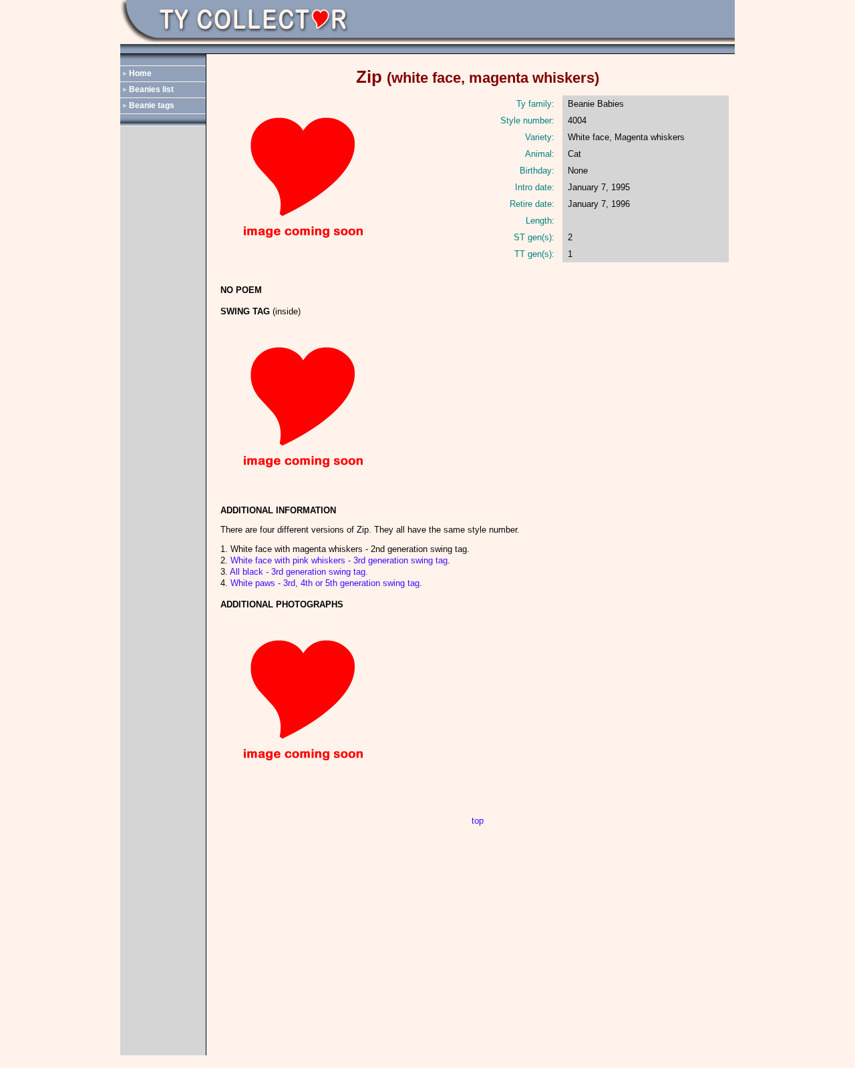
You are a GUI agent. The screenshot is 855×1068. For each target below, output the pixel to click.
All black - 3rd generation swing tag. (299, 572)
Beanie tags (151, 105)
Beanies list (151, 89)
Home (140, 73)
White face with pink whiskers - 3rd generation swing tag (339, 560)
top (478, 821)
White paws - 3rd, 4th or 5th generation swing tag (324, 583)
